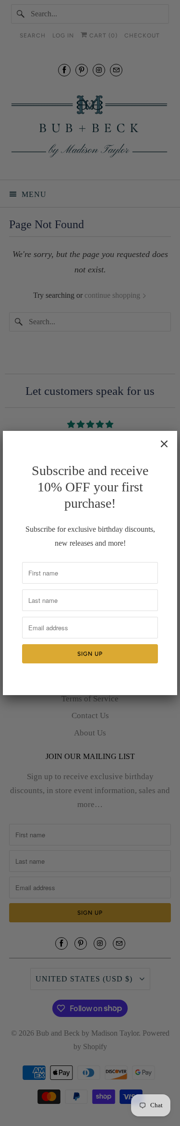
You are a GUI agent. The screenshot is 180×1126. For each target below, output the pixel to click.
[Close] (164, 443)
